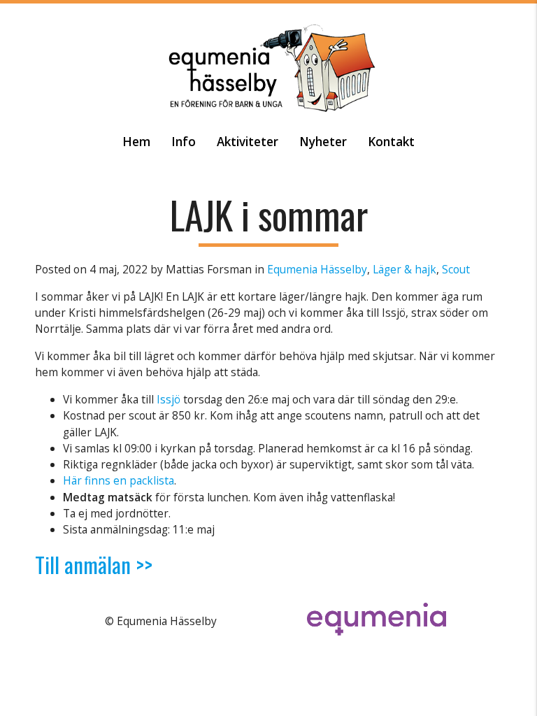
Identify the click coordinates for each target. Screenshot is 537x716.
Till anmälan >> (93, 564)
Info (183, 142)
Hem (136, 142)
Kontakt (391, 142)
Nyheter (323, 142)
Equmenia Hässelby (317, 269)
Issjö (168, 399)
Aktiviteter (247, 142)
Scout (456, 269)
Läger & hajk (404, 269)
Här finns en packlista (118, 480)
